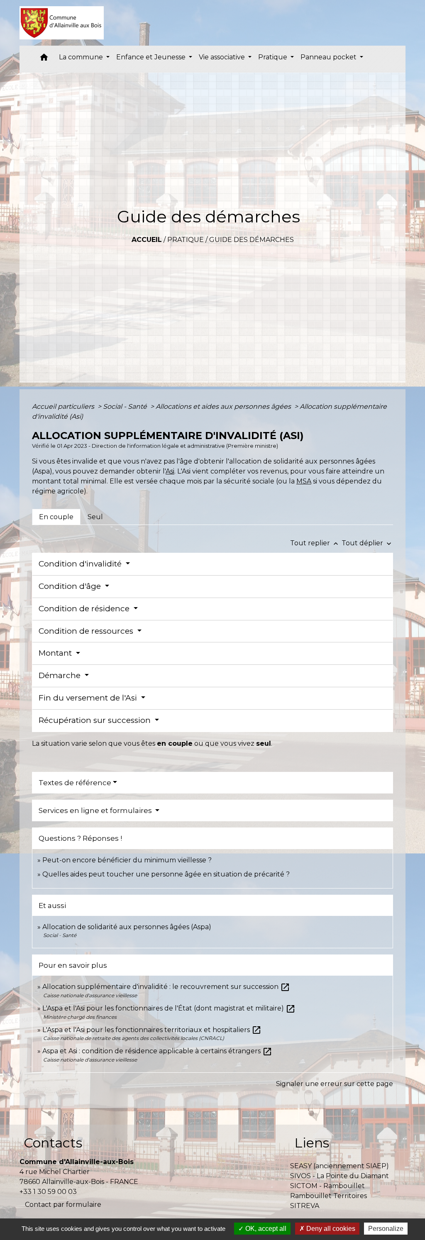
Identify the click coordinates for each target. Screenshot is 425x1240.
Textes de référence (75, 783)
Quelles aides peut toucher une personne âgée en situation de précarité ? (166, 874)
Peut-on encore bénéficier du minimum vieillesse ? (127, 860)
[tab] (56, 517)
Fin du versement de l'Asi (89, 698)
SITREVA (304, 1206)
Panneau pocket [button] (329, 57)
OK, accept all (265, 1228)
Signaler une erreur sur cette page (334, 1084)
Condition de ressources (87, 631)
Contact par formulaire (63, 1204)
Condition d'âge (71, 586)
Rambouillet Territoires (328, 1196)
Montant (56, 653)
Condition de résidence (85, 608)
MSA (303, 481)
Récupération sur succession (96, 720)
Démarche (61, 675)
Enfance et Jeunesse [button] (151, 57)
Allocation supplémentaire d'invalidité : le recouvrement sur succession (166, 987)
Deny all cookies (330, 1228)
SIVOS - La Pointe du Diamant (339, 1176)
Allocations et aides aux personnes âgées (224, 406)
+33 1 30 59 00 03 (48, 1192)
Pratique (185, 240)
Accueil (147, 240)
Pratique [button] (273, 57)
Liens (311, 1143)
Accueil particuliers (64, 406)
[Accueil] (62, 22)
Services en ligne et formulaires (96, 810)
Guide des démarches (251, 240)
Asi (170, 471)
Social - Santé (126, 406)
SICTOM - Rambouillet (327, 1186)
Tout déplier (367, 543)
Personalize (385, 1228)
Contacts (53, 1143)
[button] (44, 59)
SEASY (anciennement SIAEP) (339, 1166)
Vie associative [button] (223, 57)
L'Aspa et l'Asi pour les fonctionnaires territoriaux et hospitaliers (151, 1030)
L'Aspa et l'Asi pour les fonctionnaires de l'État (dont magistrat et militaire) (169, 1008)
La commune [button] (82, 57)
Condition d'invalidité (81, 564)
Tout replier (315, 543)
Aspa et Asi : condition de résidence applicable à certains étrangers (157, 1051)
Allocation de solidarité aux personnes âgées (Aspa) (126, 927)
